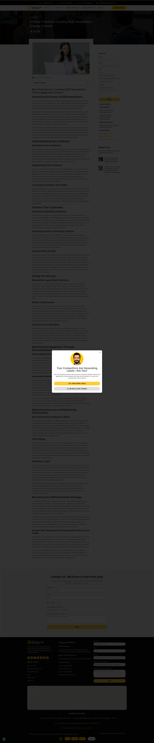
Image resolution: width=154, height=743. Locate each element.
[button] (100, 352)
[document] (77, 371)
